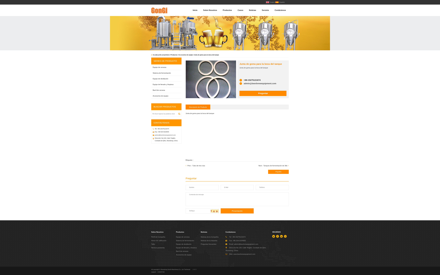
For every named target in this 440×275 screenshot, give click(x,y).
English (272, 2)
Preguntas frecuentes (208, 244)
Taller (153, 244)
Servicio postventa (158, 248)
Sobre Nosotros (210, 10)
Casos (240, 10)
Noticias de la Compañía (210, 237)
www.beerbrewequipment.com (244, 254)
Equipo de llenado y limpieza (163, 84)
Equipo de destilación (160, 79)
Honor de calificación (158, 240)
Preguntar (263, 93)
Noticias (252, 10)
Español (282, 2)
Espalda (278, 172)
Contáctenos (280, 10)
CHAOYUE (161, 272)
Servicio (265, 10)
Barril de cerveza (159, 90)
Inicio (195, 10)
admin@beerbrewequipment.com (165, 135)
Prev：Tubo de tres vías (196, 166)
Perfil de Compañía (158, 237)
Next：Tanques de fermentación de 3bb (272, 166)
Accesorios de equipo (186, 55)
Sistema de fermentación (162, 73)
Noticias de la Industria (209, 240)
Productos (227, 10)
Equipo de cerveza (159, 67)
